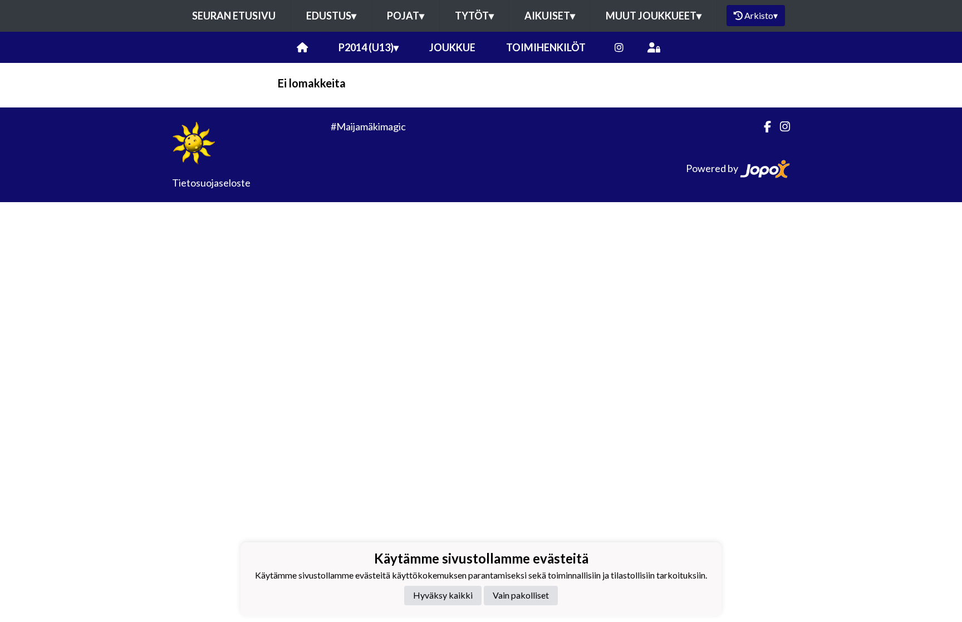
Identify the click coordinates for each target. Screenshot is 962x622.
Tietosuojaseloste (211, 183)
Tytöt (474, 15)
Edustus (331, 15)
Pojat (405, 15)
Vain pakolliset (521, 595)
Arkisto (761, 15)
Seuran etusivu (234, 15)
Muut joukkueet (653, 15)
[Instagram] (619, 47)
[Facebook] (763, 127)
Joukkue (452, 47)
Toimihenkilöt (546, 47)
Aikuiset (549, 15)
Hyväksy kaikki (443, 595)
